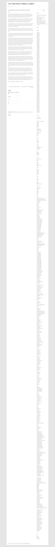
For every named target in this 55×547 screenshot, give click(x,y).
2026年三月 (38, 36)
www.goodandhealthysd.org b (40, 472)
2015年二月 (38, 108)
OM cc (37, 386)
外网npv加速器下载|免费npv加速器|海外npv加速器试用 (21, 3)
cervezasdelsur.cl (39, 278)
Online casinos (38, 387)
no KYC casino (38, 377)
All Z (37, 194)
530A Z (37, 174)
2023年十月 (38, 63)
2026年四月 (38, 35)
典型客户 (38, 484)
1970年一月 (38, 112)
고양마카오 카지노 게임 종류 (40, 490)
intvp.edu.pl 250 (38, 336)
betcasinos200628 (39, 227)
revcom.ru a (38, 410)
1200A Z (38, 133)
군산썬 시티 (38, 494)
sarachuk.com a (39, 417)
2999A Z (38, 160)
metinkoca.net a (39, 356)
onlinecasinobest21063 (39, 390)
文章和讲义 (38, 485)
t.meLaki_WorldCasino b (39, 436)
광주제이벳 (38, 492)
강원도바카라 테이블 (39, 489)
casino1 (38, 248)
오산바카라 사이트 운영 (39, 512)
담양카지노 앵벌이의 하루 (39, 497)
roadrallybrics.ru (38, 412)
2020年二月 (38, 89)
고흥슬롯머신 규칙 (39, 491)
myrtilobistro (38, 364)
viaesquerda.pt (38, 461)
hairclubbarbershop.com (39, 321)
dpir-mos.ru (38, 299)
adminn (37, 190)
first (37, 307)
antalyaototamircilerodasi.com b (40, 198)
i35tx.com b (38, 330)
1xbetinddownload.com (39, 147)
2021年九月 (38, 81)
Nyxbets (38, 383)
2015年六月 (38, 105)
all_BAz (38, 197)
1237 (37, 134)
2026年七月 (38, 32)
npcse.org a (38, 380)
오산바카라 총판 (38, 513)
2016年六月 (38, 94)
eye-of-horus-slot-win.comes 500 (40, 304)
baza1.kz (38, 215)
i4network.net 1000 (39, 331)
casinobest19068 (39, 253)
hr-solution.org (38, 327)
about (11, 6)
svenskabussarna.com (39, 431)
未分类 (37, 487)
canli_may (38, 242)
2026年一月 (38, 38)
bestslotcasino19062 (39, 222)
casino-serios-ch (39, 247)
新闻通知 (17, 81)
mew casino (38, 357)
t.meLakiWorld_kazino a (39, 434)
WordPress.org (38, 538)
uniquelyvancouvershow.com (40, 459)
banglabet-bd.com (39, 214)
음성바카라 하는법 (39, 517)
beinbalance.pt (38, 217)
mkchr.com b (38, 358)
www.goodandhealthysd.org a (40, 471)
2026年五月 (38, 34)
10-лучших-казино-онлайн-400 (40, 121)
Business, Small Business (40, 241)
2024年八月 (38, 53)
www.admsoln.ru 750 (39, 469)
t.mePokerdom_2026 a (39, 442)
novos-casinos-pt (39, 379)
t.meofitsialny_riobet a (39, 441)
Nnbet (37, 376)
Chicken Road (38, 280)
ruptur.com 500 (38, 414)
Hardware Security (39, 323)
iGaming (38, 333)
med (37, 355)
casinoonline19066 (39, 268)
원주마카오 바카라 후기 (39, 515)
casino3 (38, 250)
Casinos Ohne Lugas (39, 270)
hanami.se (38, 322)
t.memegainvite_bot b (39, 439)
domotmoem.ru (38, 298)
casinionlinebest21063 (39, 245)
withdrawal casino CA (39, 466)
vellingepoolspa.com (39, 460)
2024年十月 (38, 51)
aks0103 (38, 193)
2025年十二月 (38, 39)
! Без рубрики (38, 117)
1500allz (38, 141)
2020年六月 (38, 88)
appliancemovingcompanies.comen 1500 (41, 200)
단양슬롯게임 (38, 496)
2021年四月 (38, 86)
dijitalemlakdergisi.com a (40, 297)
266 (37, 159)
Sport (37, 429)
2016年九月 (38, 91)
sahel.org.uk (38, 416)
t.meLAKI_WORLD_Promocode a (41, 437)
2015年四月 (38, 107)
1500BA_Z (38, 142)
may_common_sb (39, 352)
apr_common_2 (38, 202)
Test (14, 6)
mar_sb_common (39, 349)
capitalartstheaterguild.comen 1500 (41, 244)
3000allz (38, 163)
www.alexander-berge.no (39, 470)
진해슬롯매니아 (38, 525)
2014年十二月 (38, 110)
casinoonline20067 (39, 269)
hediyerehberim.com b (39, 325)
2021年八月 (38, 82)
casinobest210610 (39, 255)
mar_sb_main (38, 350)
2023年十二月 (38, 61)
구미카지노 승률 (38, 493)
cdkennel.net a (38, 276)
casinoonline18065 (39, 267)
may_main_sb (38, 353)
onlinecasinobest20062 (39, 389)
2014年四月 (38, 111)
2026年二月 (38, 37)
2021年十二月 (38, 78)
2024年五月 (38, 56)
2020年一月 (38, 90)
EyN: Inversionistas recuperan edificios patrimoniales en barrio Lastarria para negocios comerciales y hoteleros (41, 22)
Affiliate (38, 191)
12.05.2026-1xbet (39, 132)
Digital (37, 296)
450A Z (37, 167)
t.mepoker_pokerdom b (39, 445)
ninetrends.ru (38, 375)
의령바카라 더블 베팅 (39, 518)
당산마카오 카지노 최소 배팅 (40, 498)
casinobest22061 (39, 256)
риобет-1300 (38, 483)
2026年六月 (38, 33)
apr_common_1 (38, 201)
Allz (37, 195)
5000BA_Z (38, 170)
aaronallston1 (38, 188)
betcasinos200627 (39, 226)
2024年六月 (38, 55)
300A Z (37, 164)
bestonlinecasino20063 (39, 220)
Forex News (38, 309)
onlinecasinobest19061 (39, 388)
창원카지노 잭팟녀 (39, 526)
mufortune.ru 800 (39, 363)
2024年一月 (38, 60)
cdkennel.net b (38, 277)
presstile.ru (38, 403)
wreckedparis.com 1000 (39, 467)
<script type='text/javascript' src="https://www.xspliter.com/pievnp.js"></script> (16, 543)
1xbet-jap (38, 146)
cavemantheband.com (39, 274)
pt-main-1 (38, 406)
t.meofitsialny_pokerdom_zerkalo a (41, 440)
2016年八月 (38, 92)
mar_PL (38, 348)
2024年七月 (38, 54)
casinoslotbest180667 (39, 272)
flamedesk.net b (39, 308)
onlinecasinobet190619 (39, 391)
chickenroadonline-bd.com (40, 281)
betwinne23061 (38, 229)
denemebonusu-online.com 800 (40, 294)
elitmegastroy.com (39, 302)
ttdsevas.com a (38, 457)
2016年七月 (38, 93)
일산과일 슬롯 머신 (39, 520)
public (37, 407)
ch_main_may (38, 283)
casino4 (38, 251)
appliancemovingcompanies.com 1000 (41, 199)
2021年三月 (38, 87)
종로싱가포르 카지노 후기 (39, 523)
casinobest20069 (39, 254)
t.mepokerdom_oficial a (39, 443)
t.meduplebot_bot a (39, 432)
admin (22, 81)
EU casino (38, 303)
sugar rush (38, 430)
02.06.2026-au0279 (39, 118)
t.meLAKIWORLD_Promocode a (40, 435)
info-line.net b (38, 334)
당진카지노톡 (38, 499)
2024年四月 (38, 57)
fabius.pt (38, 306)
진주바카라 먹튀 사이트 (39, 524)
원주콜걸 (38, 516)
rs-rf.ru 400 (38, 413)
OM (37, 385)
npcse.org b (38, 381)
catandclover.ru (38, 273)
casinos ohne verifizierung (40, 271)
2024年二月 (38, 59)
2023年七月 (38, 66)
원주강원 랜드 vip (39, 514)
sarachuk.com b (39, 418)
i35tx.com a (38, 329)
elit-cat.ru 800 (38, 301)
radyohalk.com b (39, 408)
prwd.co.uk (38, 404)
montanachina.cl (39, 361)
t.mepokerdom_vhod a (39, 444)
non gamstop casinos (39, 378)
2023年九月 (38, 64)
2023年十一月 (38, 62)
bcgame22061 (38, 216)
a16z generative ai (39, 187)
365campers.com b (39, 165)
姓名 (9, 93)
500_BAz (38, 173)
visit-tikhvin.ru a (38, 463)
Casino (37, 246)
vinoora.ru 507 (38, 462)
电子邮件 (9, 96)
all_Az (37, 196)
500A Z (37, 171)
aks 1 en (38, 192)
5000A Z (38, 169)
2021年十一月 (38, 79)
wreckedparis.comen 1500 (40, 468)
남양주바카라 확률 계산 (39, 495)
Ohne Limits (38, 384)
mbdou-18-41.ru (38, 354)
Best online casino (39, 218)
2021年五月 (38, 85)
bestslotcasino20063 (39, 223)
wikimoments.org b (39, 465)
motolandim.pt (38, 362)
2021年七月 (38, 83)
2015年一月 (38, 109)
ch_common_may (39, 282)
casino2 (38, 249)
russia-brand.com (39, 415)
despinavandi (38, 295)
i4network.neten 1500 (39, 332)
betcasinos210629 (39, 228)
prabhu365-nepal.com (39, 402)
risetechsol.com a (39, 411)
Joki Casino (38, 337)
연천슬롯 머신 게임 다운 (39, 511)
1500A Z (38, 140)
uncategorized (38, 458)
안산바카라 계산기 (39, 510)
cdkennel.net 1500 (39, 275)
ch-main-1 (38, 279)
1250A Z (38, 135)
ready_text (38, 409)
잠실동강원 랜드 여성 (39, 521)
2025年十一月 (38, 40)
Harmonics (38, 324)
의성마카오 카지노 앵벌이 (39, 519)
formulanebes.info (39, 310)
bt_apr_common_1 (39, 240)
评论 (38, 537)
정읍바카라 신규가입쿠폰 (39, 522)
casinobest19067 (39, 252)
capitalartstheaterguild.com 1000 (40, 243)
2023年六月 (38, 67)
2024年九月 (38, 52)
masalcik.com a (38, 351)
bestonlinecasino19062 (39, 219)
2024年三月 (38, 58)
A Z (37, 186)
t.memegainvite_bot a (39, 438)
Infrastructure (38, 335)
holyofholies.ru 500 (39, 326)
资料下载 (38, 488)
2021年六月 (38, 84)
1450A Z (38, 138)
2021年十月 (38, 80)
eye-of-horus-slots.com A (40, 305)
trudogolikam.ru (38, 456)
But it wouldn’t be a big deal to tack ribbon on (14, 86)
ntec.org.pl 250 (38, 382)
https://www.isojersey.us (11, 20)
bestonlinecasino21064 (39, 221)
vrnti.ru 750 (38, 464)
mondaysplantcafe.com (39, 360)
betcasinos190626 (39, 225)
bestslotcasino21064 (39, 224)
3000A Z (38, 162)
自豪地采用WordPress (27, 543)
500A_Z (38, 172)
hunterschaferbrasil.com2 (40, 328)
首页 (8, 6)
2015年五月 (38, 106)
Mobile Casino (38, 359)
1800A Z (38, 144)
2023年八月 (38, 65)
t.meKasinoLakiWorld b (39, 433)
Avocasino (38, 213)
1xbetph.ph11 (38, 148)
